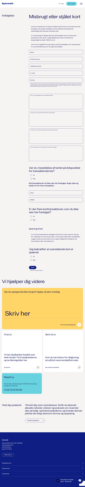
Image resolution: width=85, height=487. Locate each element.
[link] (11, 4)
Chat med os (8, 455)
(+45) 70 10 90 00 (13, 389)
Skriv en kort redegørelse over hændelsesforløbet (41, 95)
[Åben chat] (80, 480)
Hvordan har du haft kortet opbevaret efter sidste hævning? (43, 130)
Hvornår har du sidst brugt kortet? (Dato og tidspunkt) (42, 112)
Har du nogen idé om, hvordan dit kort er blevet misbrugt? (43, 147)
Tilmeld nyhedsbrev (33, 420)
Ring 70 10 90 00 (7, 449)
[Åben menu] (81, 4)
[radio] (31, 175)
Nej (34, 179)
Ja (34, 175)
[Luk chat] (57, 480)
